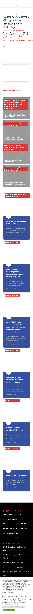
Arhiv (17, 100)
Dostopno (24, 37)
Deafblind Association (19, 194)
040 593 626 (22, 528)
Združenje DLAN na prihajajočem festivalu (14, 138)
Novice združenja (17, 102)
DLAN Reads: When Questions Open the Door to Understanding (16, 379)
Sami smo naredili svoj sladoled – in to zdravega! (15, 183)
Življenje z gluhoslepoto (11, 170)
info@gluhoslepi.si (10, 533)
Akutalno (7, 100)
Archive (13, 100)
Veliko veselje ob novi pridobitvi (13, 161)
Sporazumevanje (9, 104)
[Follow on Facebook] (6, 582)
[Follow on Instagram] (13, 582)
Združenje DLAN (11, 236)
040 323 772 (22, 524)
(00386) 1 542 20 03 (14, 514)
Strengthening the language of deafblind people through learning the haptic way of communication (15, 327)
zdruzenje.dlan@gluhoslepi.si (14, 538)
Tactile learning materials (16, 476)
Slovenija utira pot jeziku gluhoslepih (15, 116)
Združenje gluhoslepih (18, 31)
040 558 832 (12, 519)
